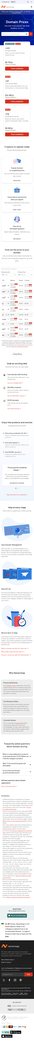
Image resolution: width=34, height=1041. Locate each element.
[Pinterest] (20, 980)
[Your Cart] (27, 1)
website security (11, 685)
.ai (2, 314)
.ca (3, 324)
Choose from (22, 272)
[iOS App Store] (6, 1036)
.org (3, 297)
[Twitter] (3, 980)
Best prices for (5, 272)
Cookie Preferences (22, 994)
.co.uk (4, 319)
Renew (21, 280)
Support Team (19, 723)
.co (3, 309)
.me (3, 335)
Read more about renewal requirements (18, 897)
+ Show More (17, 354)
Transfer (27, 280)
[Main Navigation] (31, 7)
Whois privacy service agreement (12, 821)
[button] (15, 488)
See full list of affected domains (20, 346)
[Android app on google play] (15, 1032)
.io (3, 303)
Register (12, 280)
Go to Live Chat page (18, 916)
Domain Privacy (7, 829)
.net (3, 291)
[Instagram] (15, 980)
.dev (3, 329)
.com (4, 285)
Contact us (5, 2)
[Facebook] (9, 980)
